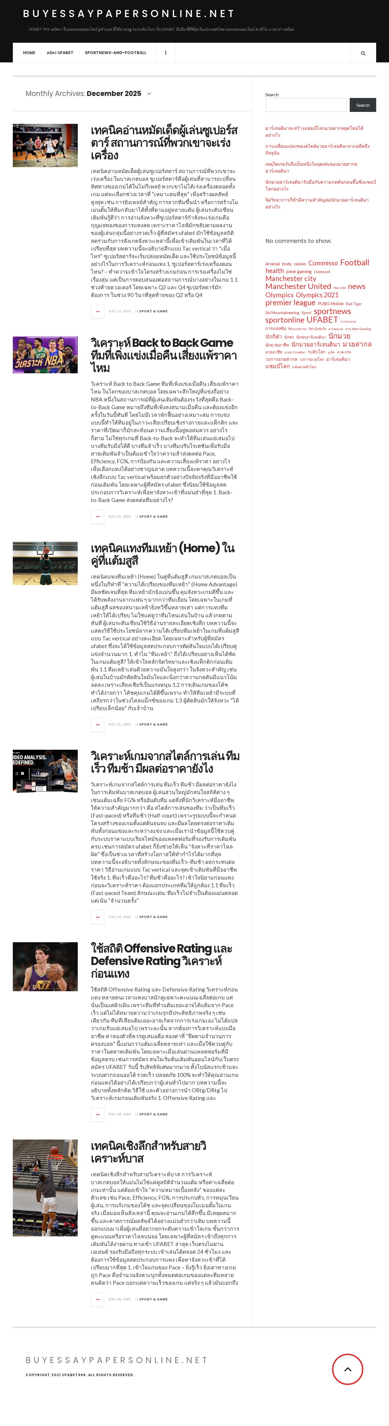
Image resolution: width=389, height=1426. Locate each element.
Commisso (323, 262)
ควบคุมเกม (336, 329)
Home (29, 53)
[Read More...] (98, 311)
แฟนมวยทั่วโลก (304, 367)
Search (272, 94)
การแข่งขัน (275, 328)
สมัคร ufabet (60, 53)
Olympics (279, 294)
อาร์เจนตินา (338, 359)
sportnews (332, 311)
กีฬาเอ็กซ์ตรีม (317, 329)
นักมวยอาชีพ (277, 344)
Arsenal (272, 263)
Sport (307, 312)
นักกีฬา (273, 336)
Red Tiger (354, 304)
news (357, 286)
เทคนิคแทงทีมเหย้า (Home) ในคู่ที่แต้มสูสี (162, 554)
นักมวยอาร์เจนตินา (315, 344)
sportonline (284, 319)
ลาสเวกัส (344, 352)
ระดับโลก (316, 351)
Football (354, 262)
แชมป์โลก (277, 366)
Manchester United (298, 286)
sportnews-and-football (115, 53)
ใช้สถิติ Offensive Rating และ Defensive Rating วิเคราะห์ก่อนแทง (161, 961)
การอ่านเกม (348, 321)
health (274, 270)
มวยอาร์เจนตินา (295, 352)
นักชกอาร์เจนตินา (311, 337)
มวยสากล (357, 344)
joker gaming (299, 271)
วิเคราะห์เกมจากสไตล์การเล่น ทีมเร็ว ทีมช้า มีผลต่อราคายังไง (165, 762)
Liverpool (322, 271)
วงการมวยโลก (312, 359)
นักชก (289, 337)
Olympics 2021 (317, 294)
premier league (290, 302)
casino (300, 263)
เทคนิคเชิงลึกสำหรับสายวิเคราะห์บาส (148, 1152)
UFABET (322, 319)
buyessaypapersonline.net (129, 13)
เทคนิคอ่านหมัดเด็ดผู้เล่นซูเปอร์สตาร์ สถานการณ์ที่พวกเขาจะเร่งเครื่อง (164, 142)
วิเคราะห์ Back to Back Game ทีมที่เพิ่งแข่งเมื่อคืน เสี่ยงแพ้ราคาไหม (164, 355)
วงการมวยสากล (281, 359)
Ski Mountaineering (282, 312)
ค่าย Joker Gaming (358, 329)
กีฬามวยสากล (297, 329)
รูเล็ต (331, 352)
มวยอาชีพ (273, 351)
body (287, 263)
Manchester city (290, 278)
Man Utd (339, 288)
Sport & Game (153, 311)
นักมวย (339, 335)
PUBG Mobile (331, 303)
